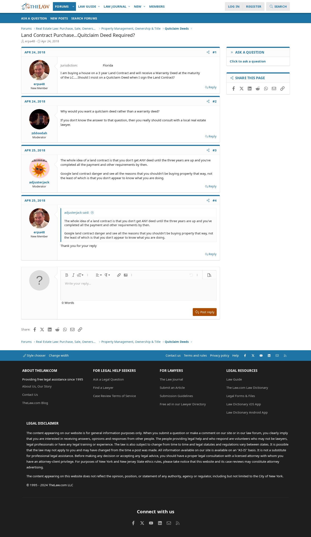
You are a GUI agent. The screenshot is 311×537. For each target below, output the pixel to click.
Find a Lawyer (103, 387)
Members (157, 6)
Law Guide (87, 6)
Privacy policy (219, 355)
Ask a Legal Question (108, 379)
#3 (215, 150)
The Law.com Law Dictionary (247, 387)
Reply (212, 87)
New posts (59, 18)
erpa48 (30, 41)
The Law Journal (171, 379)
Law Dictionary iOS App (243, 404)
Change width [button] (59, 355)
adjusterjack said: (76, 212)
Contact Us (30, 394)
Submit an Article (172, 387)
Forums (62, 6)
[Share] (208, 52)
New (138, 6)
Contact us (173, 355)
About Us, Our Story (37, 386)
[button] (73, 6)
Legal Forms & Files (240, 396)
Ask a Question (34, 18)
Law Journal (115, 6)
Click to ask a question (248, 61)
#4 (215, 200)
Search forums (84, 18)
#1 (215, 52)
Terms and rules (195, 355)
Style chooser (36, 355)
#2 (215, 101)
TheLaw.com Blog (35, 403)
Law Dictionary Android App (247, 412)
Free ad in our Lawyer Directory (183, 404)
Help (235, 355)
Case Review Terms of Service (114, 396)
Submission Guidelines (176, 396)
